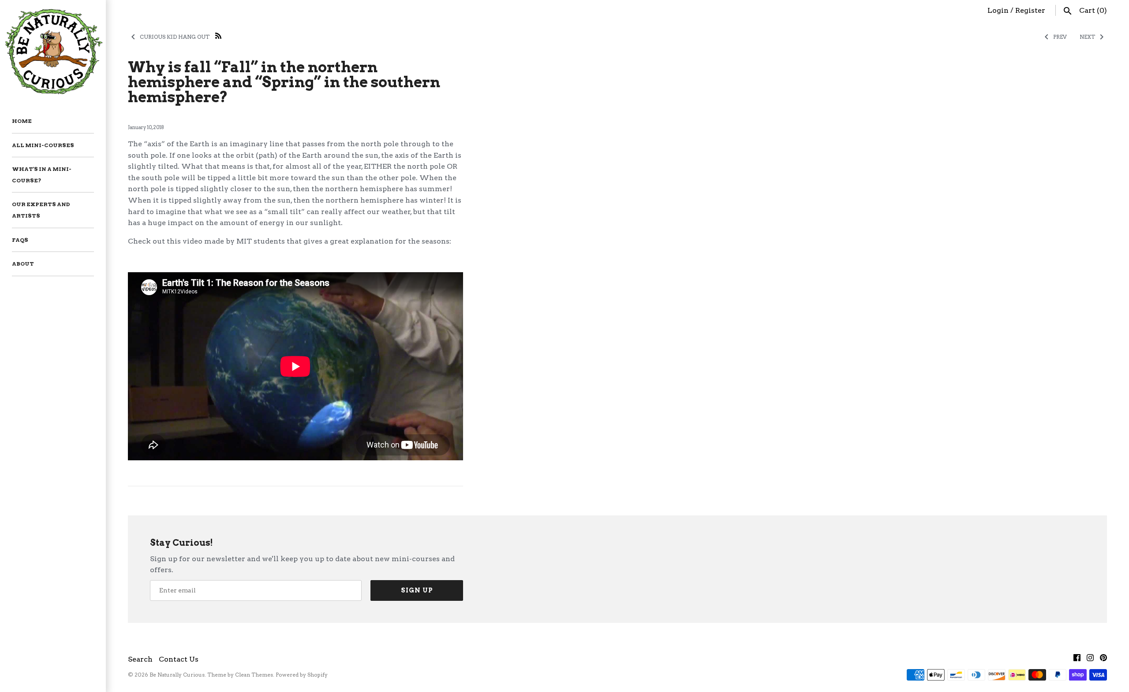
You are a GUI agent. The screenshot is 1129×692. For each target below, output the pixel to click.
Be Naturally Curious (177, 674)
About (23, 263)
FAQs (20, 240)
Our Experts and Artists (41, 210)
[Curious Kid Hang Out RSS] (218, 35)
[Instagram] (1090, 659)
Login (998, 10)
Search (140, 659)
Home (22, 121)
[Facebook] (1076, 659)
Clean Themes (254, 674)
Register (1030, 10)
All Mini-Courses (43, 145)
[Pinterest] (1103, 659)
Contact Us (178, 659)
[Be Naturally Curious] (53, 50)
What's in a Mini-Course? (41, 175)
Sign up (417, 590)
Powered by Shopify (302, 674)
